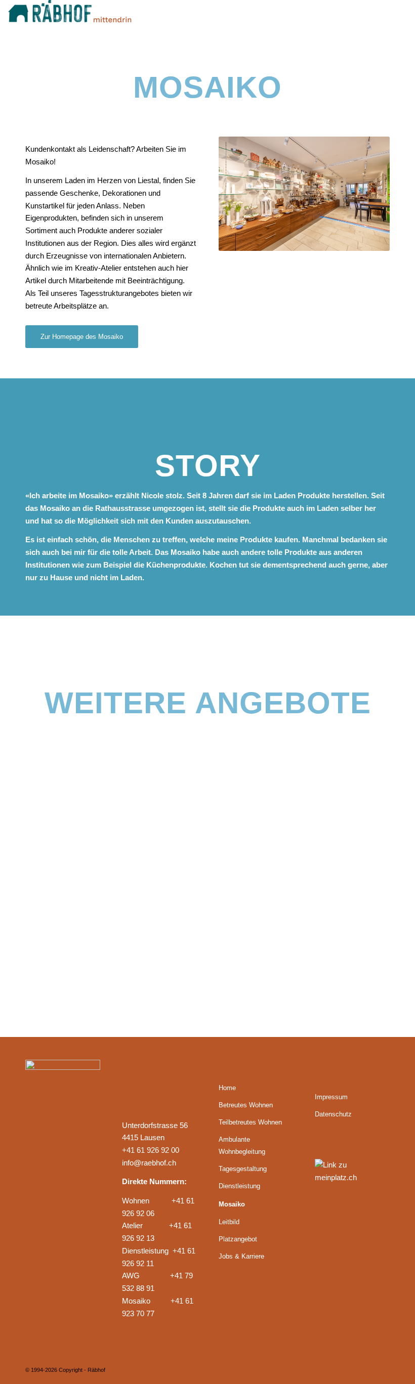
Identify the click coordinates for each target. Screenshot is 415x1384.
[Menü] (393, 23)
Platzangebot (238, 1239)
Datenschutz (333, 1114)
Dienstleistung (239, 1186)
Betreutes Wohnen (246, 1105)
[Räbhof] (84, 23)
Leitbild (229, 1222)
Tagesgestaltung (243, 1169)
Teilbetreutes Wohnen (250, 1122)
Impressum (331, 1097)
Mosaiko (232, 1204)
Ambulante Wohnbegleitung (242, 1146)
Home (227, 1088)
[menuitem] (393, 23)
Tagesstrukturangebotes (119, 293)
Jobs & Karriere (241, 1256)
